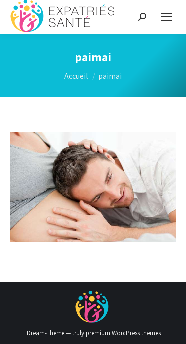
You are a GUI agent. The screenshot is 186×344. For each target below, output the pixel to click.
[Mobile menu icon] (166, 17)
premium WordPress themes (123, 333)
